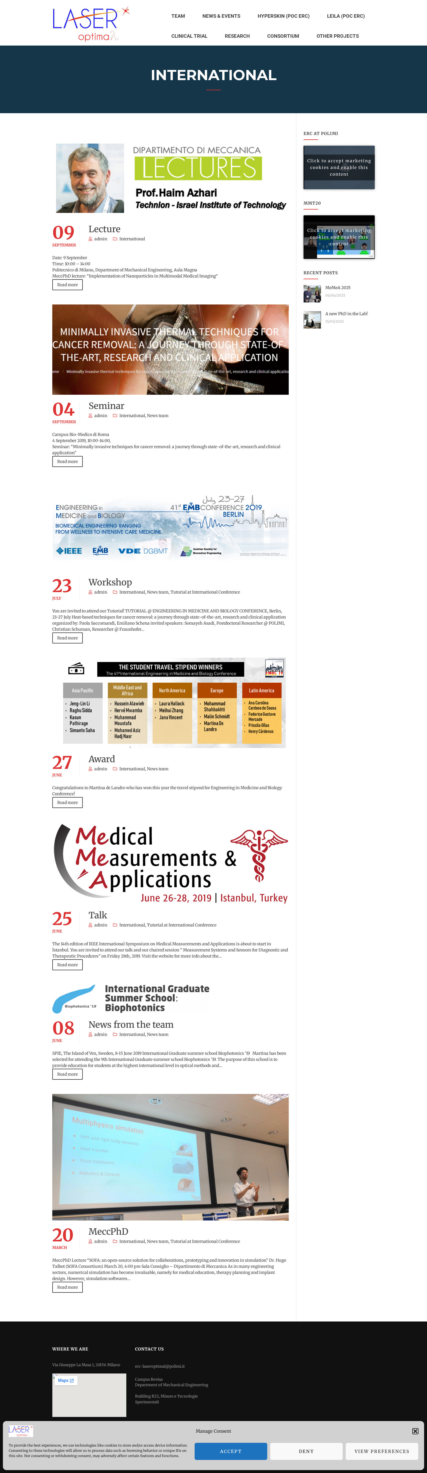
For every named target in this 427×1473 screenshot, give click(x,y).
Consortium (283, 36)
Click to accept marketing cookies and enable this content (339, 167)
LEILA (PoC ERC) (346, 16)
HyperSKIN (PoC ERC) (284, 16)
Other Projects (338, 36)
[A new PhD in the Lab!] (312, 319)
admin (100, 238)
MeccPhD (108, 1231)
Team (178, 16)
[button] (415, 1431)
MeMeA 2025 (338, 287)
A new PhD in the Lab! (346, 313)
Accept (231, 1451)
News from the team (131, 1024)
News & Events (221, 16)
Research (237, 36)
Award (102, 759)
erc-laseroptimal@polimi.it (160, 1366)
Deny (306, 1451)
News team (157, 415)
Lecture (105, 229)
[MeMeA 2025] (312, 293)
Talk (98, 915)
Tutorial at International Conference (205, 592)
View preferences (382, 1451)
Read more (67, 284)
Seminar (107, 405)
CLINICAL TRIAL (189, 36)
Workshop (110, 582)
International (132, 238)
